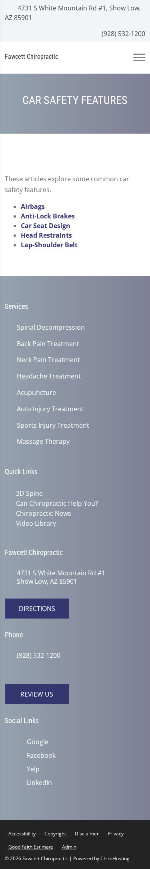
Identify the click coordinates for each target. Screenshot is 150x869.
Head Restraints (46, 235)
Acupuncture (36, 392)
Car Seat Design (45, 225)
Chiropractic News (43, 513)
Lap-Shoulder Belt (49, 244)
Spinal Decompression (51, 327)
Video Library (36, 523)
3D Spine (29, 493)
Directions (37, 608)
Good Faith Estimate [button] (30, 846)
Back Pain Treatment (48, 344)
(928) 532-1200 (122, 33)
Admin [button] (69, 846)
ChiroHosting (115, 858)
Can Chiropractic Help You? (57, 503)
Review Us (36, 694)
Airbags (33, 206)
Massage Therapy (43, 441)
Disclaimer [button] (87, 833)
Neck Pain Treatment (48, 360)
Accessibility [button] (22, 833)
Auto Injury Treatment (50, 409)
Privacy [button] (116, 833)
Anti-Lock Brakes (48, 216)
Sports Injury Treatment (53, 425)
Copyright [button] (55, 833)
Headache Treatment (49, 376)
